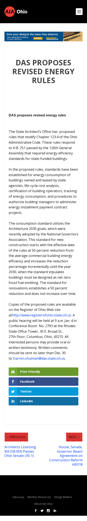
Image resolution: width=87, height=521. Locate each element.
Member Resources (39, 497)
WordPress (43, 488)
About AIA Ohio (43, 504)
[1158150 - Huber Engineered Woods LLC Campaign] (43, 36)
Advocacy (18, 497)
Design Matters (63, 497)
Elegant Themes (42, 482)
